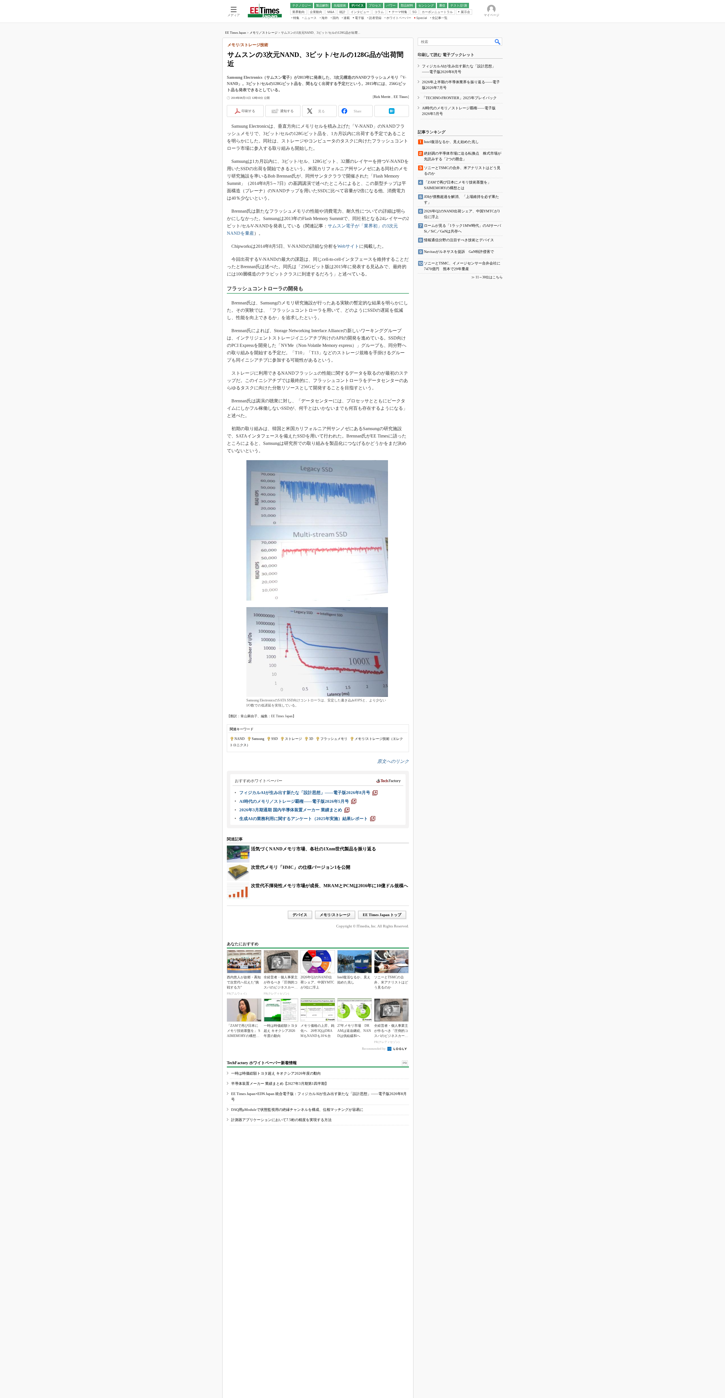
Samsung (258, 739)
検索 (498, 42)
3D (311, 739)
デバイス (300, 915)
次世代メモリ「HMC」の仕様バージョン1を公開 (300, 867)
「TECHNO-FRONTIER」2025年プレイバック (459, 98)
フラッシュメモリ (333, 739)
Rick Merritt (382, 97)
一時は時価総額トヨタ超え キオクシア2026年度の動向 (276, 1073)
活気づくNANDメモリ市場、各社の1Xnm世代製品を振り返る (313, 848)
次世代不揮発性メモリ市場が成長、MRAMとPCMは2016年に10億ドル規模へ (329, 885)
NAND (239, 739)
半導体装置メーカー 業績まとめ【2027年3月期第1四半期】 (280, 1083)
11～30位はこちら (489, 277)
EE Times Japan (235, 32)
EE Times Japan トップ (382, 915)
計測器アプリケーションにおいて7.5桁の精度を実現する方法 (281, 1120)
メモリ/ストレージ (335, 915)
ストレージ (293, 739)
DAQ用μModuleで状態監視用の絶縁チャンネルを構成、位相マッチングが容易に (297, 1109)
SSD (274, 739)
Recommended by (374, 1048)
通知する (287, 111)
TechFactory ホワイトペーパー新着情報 (262, 1063)
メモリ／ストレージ (264, 32)
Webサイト (348, 246)
